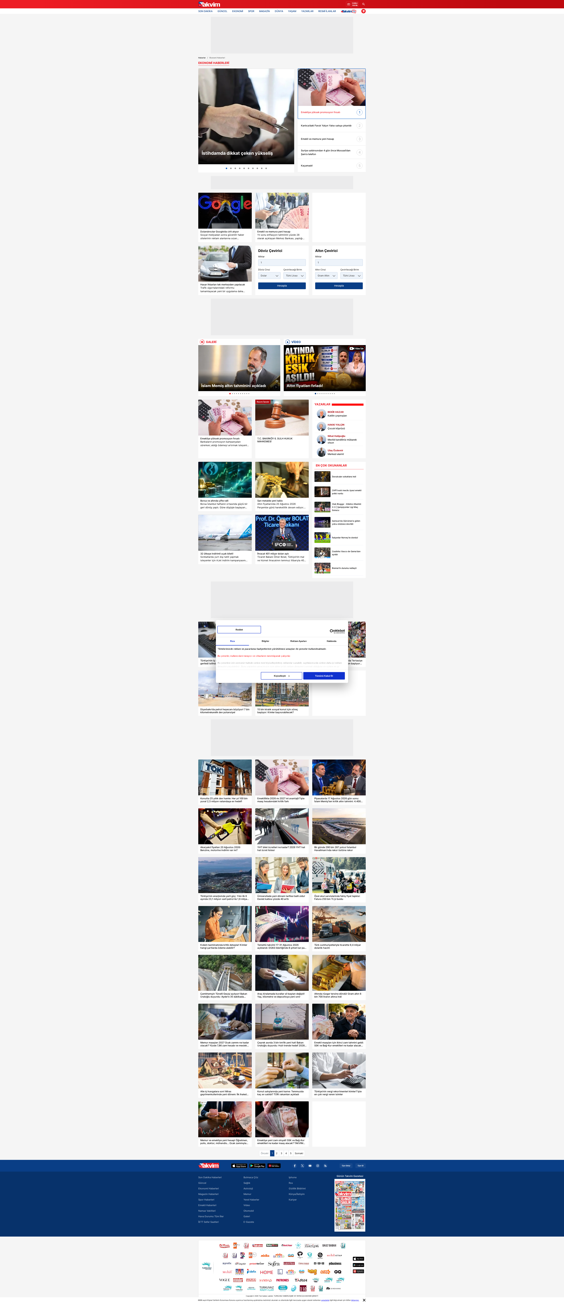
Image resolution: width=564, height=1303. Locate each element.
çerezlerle (325, 1300)
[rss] (325, 1165)
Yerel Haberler (251, 1199)
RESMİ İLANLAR (327, 11)
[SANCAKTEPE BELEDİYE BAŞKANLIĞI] (261, 168)
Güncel (202, 1182)
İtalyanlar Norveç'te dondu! (345, 537)
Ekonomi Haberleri (208, 1188)
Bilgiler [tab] (265, 641)
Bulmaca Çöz (251, 1177)
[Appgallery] (274, 1165)
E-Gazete (249, 1221)
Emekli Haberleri (207, 1205)
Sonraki (299, 1153)
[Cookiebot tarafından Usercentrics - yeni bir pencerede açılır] (332, 631)
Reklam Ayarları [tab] (298, 641)
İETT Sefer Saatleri (208, 1221)
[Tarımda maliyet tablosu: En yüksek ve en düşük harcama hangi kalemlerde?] (253, 168)
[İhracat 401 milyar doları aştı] (282, 533)
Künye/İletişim (297, 1194)
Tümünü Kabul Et (324, 675)
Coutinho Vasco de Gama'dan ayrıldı (346, 553)
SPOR (251, 11)
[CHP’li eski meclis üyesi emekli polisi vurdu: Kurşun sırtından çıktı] (322, 491)
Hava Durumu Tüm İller (211, 1216)
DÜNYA (279, 11)
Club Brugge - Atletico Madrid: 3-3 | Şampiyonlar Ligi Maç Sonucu (346, 507)
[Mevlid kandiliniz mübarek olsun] (321, 439)
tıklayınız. (355, 1300)
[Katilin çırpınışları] (321, 413)
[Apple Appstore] (239, 1165)
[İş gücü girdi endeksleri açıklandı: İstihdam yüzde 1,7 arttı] (246, 116)
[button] (201, 371)
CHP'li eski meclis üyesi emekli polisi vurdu (346, 492)
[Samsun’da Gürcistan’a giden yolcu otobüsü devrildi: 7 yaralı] (322, 522)
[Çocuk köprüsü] (321, 426)
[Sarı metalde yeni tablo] (282, 480)
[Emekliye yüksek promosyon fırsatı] (225, 418)
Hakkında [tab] (331, 641)
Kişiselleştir (280, 675)
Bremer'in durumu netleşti (344, 568)
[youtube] (310, 1165)
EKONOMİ (237, 11)
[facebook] (294, 1165)
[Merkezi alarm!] (321, 452)
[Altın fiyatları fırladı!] (325, 368)
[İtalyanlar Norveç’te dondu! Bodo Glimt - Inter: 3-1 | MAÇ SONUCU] (322, 537)
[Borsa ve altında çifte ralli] (225, 480)
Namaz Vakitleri (207, 1210)
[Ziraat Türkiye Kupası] (363, 11)
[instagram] (317, 1165)
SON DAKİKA (205, 11)
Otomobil (249, 1210)
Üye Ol (360, 1166)
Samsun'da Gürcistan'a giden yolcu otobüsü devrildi (346, 522)
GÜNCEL (222, 11)
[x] (302, 1165)
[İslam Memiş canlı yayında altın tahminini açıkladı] (248, 168)
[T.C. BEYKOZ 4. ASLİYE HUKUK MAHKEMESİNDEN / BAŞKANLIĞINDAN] (266, 168)
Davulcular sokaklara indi (344, 476)
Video (247, 1205)
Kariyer (293, 1199)
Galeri (247, 1216)
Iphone (293, 1177)
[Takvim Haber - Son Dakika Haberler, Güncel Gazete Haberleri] (209, 4)
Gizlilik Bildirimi (297, 1188)
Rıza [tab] (232, 641)
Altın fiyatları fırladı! (305, 385)
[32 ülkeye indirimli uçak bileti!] (225, 533)
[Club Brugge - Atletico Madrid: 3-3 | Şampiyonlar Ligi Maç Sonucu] (322, 507)
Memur (247, 1194)
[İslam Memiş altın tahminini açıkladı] (239, 368)
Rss (291, 1182)
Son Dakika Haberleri (210, 1177)
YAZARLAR (307, 11)
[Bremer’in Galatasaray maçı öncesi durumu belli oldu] (322, 568)
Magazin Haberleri (208, 1194)
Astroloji (248, 1188)
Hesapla (282, 285)
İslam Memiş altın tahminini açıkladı (233, 385)
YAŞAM (292, 11)
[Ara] (363, 4)
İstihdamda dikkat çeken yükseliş (237, 153)
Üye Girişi (346, 1166)
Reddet (239, 629)
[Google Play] (257, 1165)
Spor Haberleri (206, 1199)
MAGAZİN (264, 11)
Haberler (202, 58)
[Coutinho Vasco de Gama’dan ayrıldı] (322, 552)
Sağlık (247, 1182)
